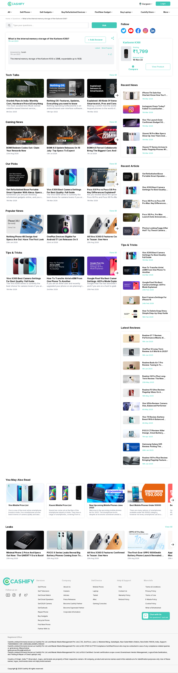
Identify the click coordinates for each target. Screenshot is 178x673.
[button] (163, 4)
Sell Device (96, 580)
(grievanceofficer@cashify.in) (19, 650)
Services (40, 580)
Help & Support (124, 580)
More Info (148, 580)
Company (66, 580)
